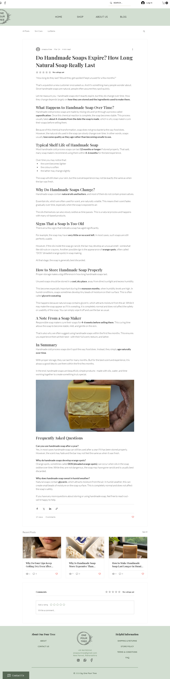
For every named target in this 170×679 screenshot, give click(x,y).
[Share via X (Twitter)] (43, 508)
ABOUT (43, 641)
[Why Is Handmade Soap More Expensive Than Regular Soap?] (85, 547)
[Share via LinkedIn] (50, 508)
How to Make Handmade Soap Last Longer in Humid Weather (127, 565)
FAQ (127, 657)
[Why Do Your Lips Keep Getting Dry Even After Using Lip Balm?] (42, 547)
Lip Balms (51, 31)
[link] (165, 3)
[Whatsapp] (85, 660)
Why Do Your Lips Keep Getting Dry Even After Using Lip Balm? (39, 565)
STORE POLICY (127, 646)
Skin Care (38, 31)
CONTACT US (43, 646)
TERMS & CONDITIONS (127, 652)
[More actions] (132, 49)
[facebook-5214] (5, 3)
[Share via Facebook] (37, 508)
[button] (144, 31)
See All (144, 532)
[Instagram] (78, 660)
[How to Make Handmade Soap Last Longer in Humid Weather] (128, 547)
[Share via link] (56, 508)
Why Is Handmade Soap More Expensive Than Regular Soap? (82, 565)
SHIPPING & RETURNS (127, 641)
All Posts (26, 31)
